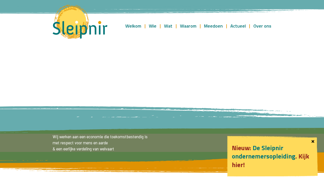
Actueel (238, 25)
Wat (168, 25)
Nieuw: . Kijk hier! (270, 156)
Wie (152, 25)
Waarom (188, 25)
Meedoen (213, 25)
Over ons (262, 25)
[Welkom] (80, 22)
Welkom (133, 25)
